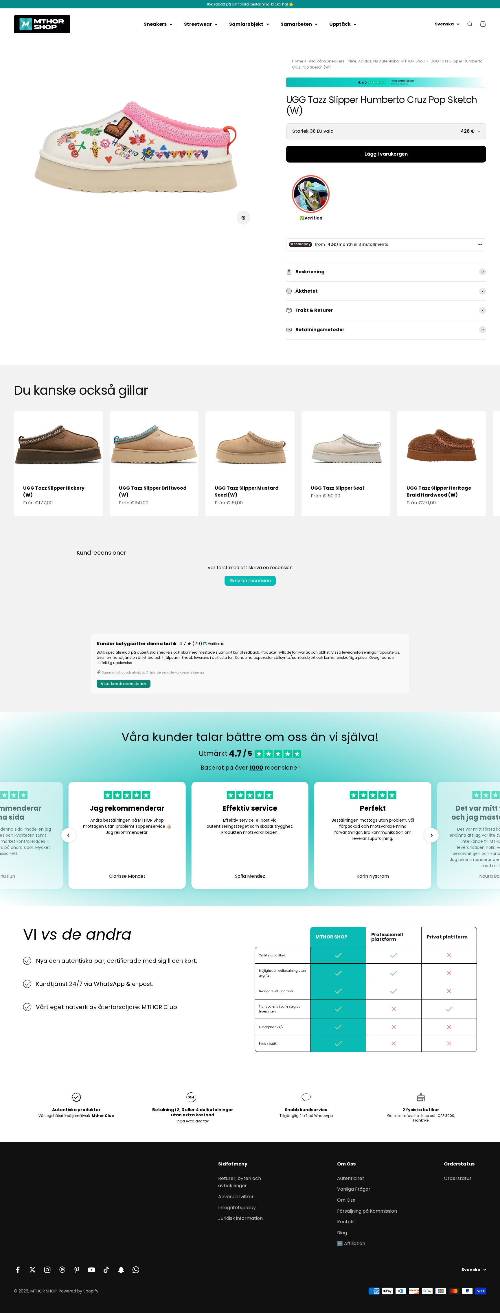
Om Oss (346, 1200)
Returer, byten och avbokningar (239, 1182)
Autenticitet (350, 1178)
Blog (342, 1232)
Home (298, 61)
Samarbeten (296, 24)
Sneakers (155, 24)
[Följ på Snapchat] (121, 1270)
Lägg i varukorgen (386, 154)
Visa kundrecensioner (123, 684)
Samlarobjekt (246, 24)
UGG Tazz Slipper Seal (337, 488)
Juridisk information (240, 1218)
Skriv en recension (250, 580)
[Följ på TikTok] (106, 1270)
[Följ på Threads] (62, 1270)
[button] (68, 835)
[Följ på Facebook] (18, 1270)
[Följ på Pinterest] (77, 1270)
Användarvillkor (236, 1196)
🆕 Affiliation (351, 1243)
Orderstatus (458, 1178)
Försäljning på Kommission (367, 1211)
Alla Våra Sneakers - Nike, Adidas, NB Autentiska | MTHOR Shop (367, 61)
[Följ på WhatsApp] (136, 1270)
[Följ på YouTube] (91, 1270)
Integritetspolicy (237, 1207)
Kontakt (346, 1221)
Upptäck (340, 24)
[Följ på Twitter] (32, 1270)
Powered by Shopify (78, 1291)
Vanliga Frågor (353, 1189)
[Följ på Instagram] (47, 1270)
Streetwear (198, 24)
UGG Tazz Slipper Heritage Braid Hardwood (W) (439, 491)
